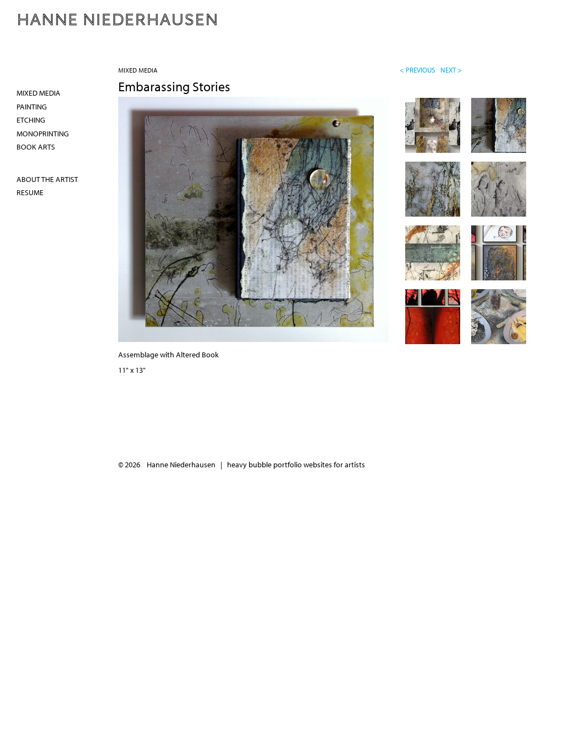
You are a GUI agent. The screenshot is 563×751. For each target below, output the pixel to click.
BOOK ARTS (35, 147)
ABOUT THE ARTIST (47, 179)
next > (451, 69)
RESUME (29, 192)
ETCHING (30, 120)
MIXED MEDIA (137, 70)
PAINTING (31, 107)
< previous (417, 69)
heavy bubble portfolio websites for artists (296, 465)
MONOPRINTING (42, 134)
